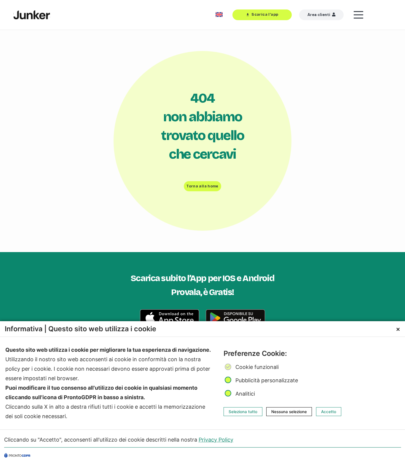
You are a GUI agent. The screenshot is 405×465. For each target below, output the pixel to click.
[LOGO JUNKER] (31, 14)
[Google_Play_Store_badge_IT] (235, 318)
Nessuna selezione (289, 411)
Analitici (245, 393)
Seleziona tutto (243, 411)
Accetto (328, 411)
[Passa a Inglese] (220, 14)
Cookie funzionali (257, 367)
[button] (373, 14)
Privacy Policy (216, 439)
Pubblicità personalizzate (266, 380)
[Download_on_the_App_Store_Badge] (169, 318)
